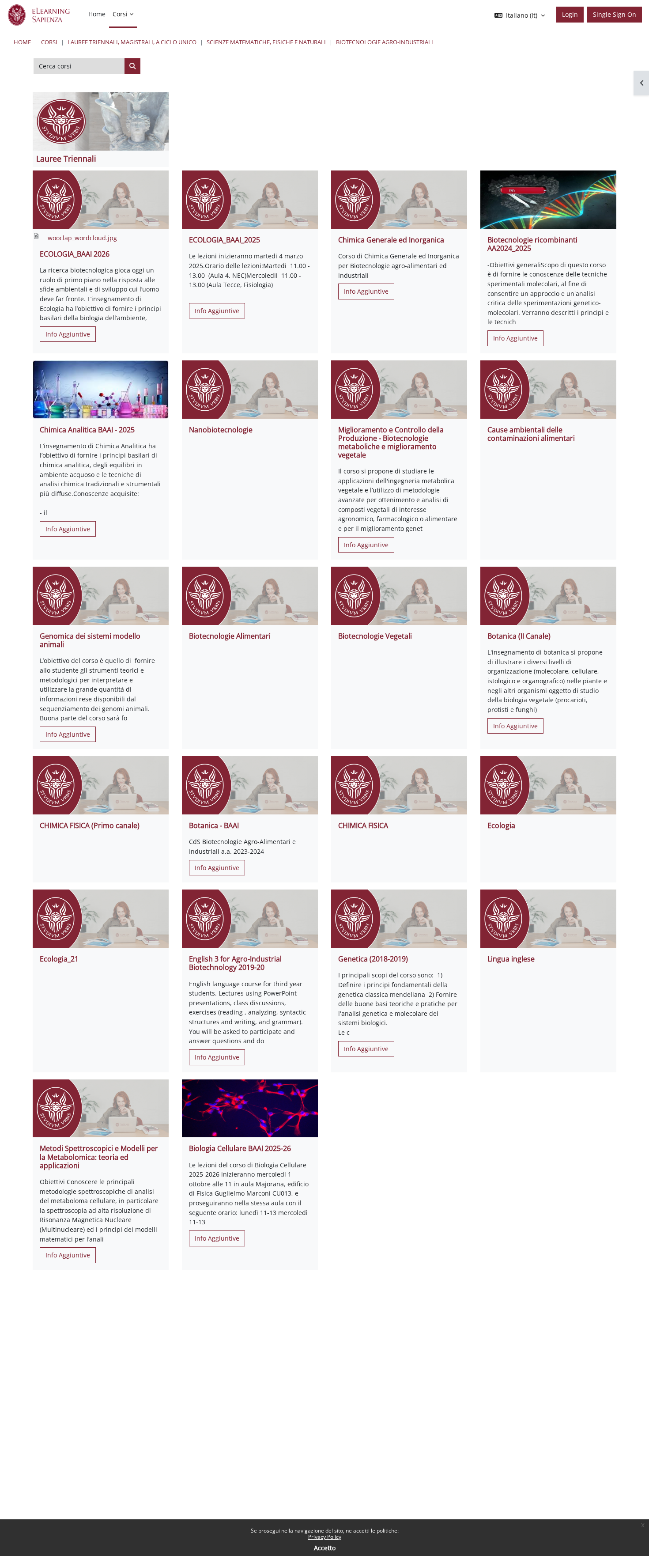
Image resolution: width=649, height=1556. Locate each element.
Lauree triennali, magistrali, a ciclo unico (132, 42)
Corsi (49, 42)
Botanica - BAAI (214, 825)
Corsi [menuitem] (120, 14)
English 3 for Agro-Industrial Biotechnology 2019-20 (235, 963)
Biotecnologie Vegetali (375, 636)
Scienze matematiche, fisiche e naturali (266, 42)
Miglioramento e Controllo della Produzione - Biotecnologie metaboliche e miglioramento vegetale (391, 442)
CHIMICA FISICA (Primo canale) (90, 825)
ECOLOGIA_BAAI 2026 (74, 254)
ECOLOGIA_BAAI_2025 (224, 240)
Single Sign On (614, 14)
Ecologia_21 (59, 959)
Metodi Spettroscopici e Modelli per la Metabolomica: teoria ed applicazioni (99, 1156)
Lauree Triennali (66, 158)
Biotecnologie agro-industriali (384, 42)
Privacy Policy (324, 1537)
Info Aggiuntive (67, 334)
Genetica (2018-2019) (373, 959)
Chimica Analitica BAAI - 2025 (87, 430)
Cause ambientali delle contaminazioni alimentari (531, 434)
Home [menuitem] (97, 14)
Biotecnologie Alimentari (230, 636)
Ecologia (501, 825)
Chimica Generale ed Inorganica (391, 240)
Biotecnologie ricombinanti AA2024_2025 (532, 244)
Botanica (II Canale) (519, 636)
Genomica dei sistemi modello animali (90, 640)
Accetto (325, 1548)
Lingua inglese (511, 959)
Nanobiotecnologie (221, 430)
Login (570, 14)
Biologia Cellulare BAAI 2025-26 (240, 1148)
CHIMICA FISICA (363, 825)
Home (22, 42)
